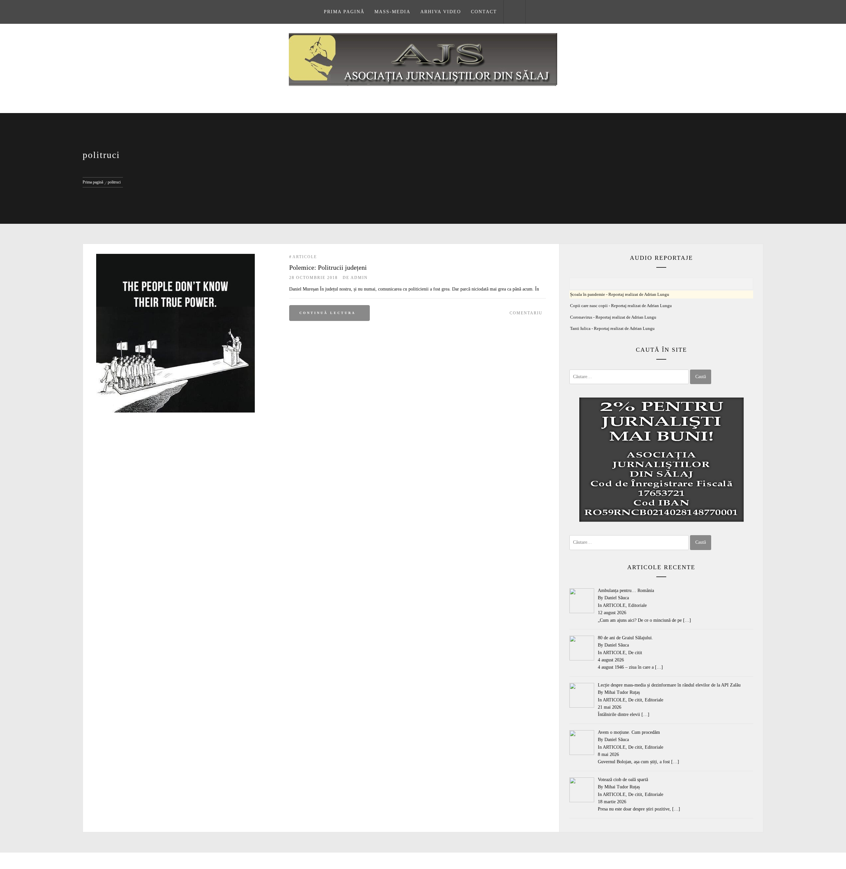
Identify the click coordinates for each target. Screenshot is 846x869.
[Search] (514, 12)
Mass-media (392, 11)
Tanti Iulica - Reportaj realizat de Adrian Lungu (612, 328)
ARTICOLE (304, 257)
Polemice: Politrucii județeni (328, 267)
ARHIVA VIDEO (440, 11)
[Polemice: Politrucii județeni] (175, 257)
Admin (359, 277)
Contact (484, 11)
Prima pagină (344, 11)
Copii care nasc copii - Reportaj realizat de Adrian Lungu (621, 305)
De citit (635, 652)
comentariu (526, 313)
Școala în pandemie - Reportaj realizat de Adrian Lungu (619, 294)
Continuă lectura (327, 313)
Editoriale (637, 605)
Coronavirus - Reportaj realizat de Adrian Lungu (613, 317)
